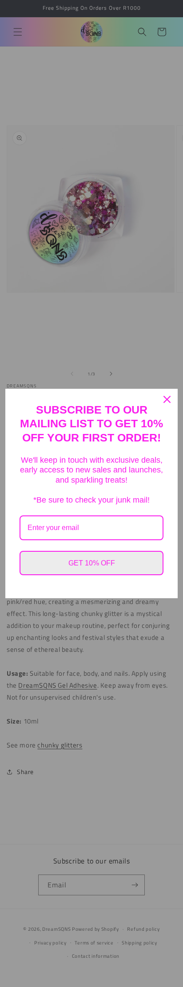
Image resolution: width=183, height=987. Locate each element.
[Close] (167, 399)
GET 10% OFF (91, 563)
